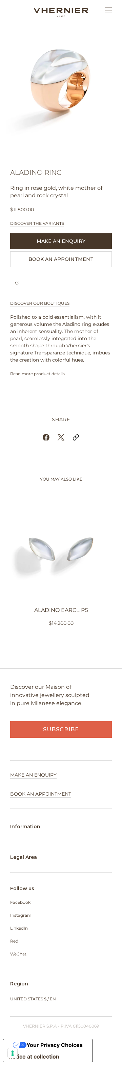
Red (14, 941)
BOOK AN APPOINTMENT (61, 259)
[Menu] (105, 10)
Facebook (20, 902)
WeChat (18, 953)
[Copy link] (76, 437)
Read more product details (37, 373)
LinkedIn (19, 928)
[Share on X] (61, 437)
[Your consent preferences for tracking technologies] (12, 1053)
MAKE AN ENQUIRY (61, 241)
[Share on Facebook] (46, 437)
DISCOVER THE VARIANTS (37, 223)
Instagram (21, 915)
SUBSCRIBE (61, 729)
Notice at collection (33, 1056)
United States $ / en (33, 998)
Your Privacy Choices (54, 1045)
